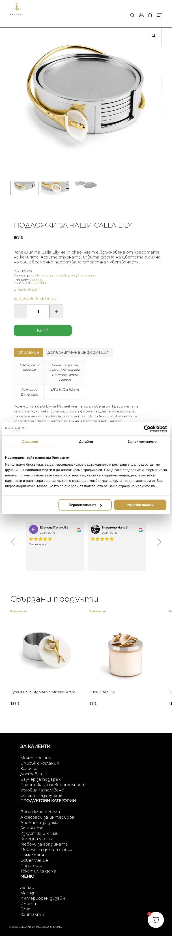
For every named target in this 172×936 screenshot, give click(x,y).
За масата (86, 275)
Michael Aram (36, 283)
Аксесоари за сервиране (55, 275)
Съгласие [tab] (30, 441)
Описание (28, 352)
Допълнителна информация (78, 352)
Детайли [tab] (86, 441)
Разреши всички (140, 505)
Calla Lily (36, 280)
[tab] (28, 352)
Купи (43, 330)
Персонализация (82, 505)
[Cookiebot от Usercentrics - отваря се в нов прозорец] (147, 428)
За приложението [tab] (142, 441)
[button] (159, 15)
